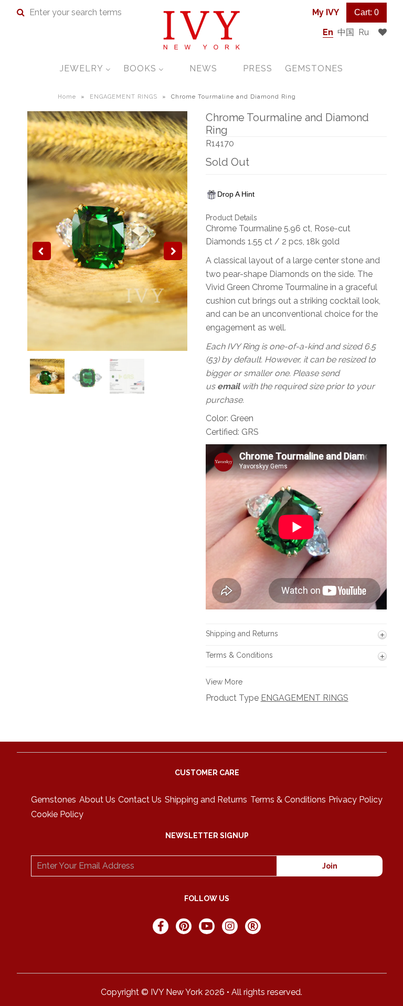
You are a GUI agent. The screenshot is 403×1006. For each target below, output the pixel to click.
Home (67, 96)
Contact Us (140, 800)
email (228, 386)
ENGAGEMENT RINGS (123, 96)
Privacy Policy (355, 800)
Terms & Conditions (288, 800)
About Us (97, 800)
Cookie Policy (57, 814)
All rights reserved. (266, 992)
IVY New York (177, 992)
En (328, 32)
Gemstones (53, 800)
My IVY (325, 12)
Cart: (366, 12)
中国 (345, 32)
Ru (363, 32)
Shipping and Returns (206, 800)
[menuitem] (85, 68)
